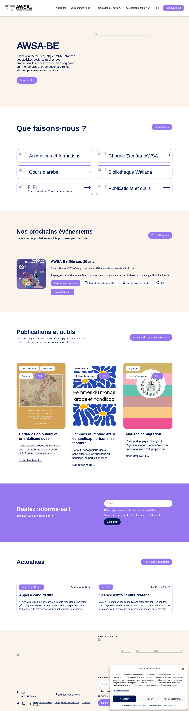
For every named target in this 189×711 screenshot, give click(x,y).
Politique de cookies (130, 706)
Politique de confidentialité (150, 706)
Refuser (149, 699)
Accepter (124, 699)
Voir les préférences (173, 699)
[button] (183, 668)
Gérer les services (121, 691)
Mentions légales (169, 706)
